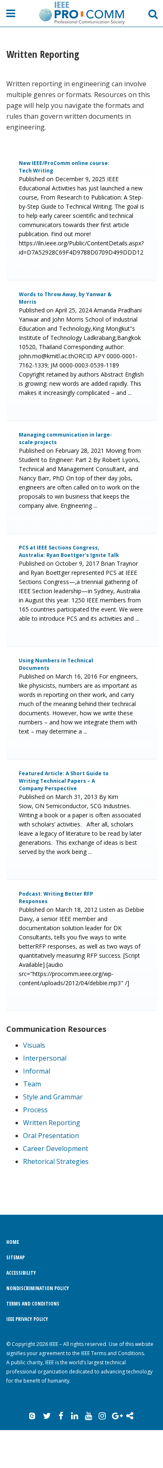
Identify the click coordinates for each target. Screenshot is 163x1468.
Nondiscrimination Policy (37, 1288)
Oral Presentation (51, 1135)
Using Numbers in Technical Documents (56, 664)
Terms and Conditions (32, 1303)
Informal (36, 1071)
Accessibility (21, 1272)
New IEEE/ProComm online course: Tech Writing (64, 167)
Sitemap (15, 1257)
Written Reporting (51, 1122)
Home (12, 1242)
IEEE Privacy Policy (27, 1319)
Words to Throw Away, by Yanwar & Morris (65, 298)
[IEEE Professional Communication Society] (81, 13)
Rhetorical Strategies (56, 1161)
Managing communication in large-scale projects (65, 438)
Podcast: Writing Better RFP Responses (56, 897)
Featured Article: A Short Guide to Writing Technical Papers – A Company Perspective (64, 781)
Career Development (55, 1148)
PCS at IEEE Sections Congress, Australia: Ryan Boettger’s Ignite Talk (69, 551)
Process (35, 1109)
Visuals (34, 1045)
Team (32, 1084)
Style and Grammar (53, 1096)
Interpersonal (44, 1058)
